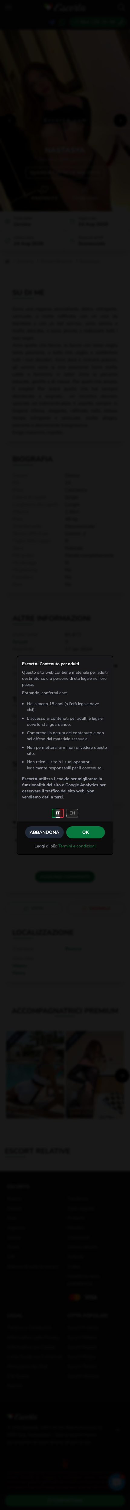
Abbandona (44, 832)
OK (85, 832)
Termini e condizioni (77, 846)
